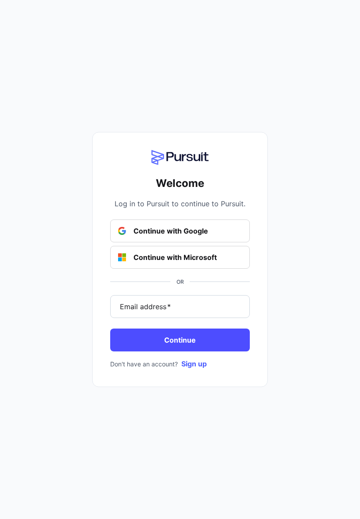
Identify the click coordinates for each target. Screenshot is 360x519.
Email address (145, 307)
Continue (180, 340)
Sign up (194, 363)
